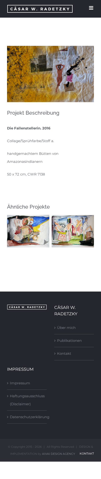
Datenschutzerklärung (27, 417)
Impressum (20, 383)
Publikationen (69, 340)
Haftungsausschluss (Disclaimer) (27, 400)
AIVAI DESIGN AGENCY (58, 454)
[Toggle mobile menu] (91, 7)
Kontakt (64, 353)
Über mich (66, 327)
